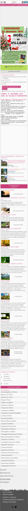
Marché (4, 89)
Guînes (3, 455)
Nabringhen (5, 429)
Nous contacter (7, 492)
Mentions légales (8, 494)
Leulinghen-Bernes (7, 442)
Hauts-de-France (8, 380)
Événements (5, 473)
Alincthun (4, 439)
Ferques (3, 408)
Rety (2, 400)
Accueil (3, 470)
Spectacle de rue (15, 87)
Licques (3, 447)
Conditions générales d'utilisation (13, 499)
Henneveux (5, 463)
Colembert (4, 410)
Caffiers (3, 403)
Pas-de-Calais (7, 378)
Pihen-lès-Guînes (7, 453)
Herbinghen (5, 432)
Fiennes (3, 397)
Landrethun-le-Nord (7, 413)
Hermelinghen (6, 392)
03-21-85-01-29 (6, 80)
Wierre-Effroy (5, 421)
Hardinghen (6, 376)
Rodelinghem (5, 466)
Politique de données (9, 502)
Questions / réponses (9, 497)
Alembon (4, 405)
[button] (14, 67)
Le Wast (3, 416)
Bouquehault (5, 426)
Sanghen (4, 424)
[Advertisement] (14, 16)
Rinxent (3, 418)
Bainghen (4, 445)
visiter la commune (14, 387)
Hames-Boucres (6, 458)
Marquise (4, 450)
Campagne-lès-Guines (8, 434)
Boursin (3, 395)
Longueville (5, 461)
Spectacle (5, 87)
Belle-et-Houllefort (7, 437)
